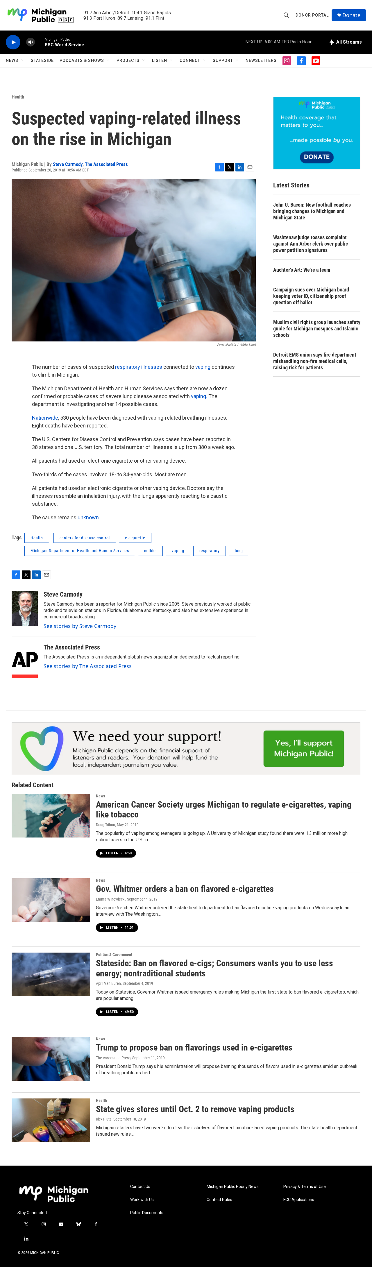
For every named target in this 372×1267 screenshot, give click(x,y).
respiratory (209, 550)
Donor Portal (312, 15)
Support (223, 60)
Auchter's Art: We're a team (301, 270)
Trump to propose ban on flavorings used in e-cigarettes (194, 1047)
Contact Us (140, 1186)
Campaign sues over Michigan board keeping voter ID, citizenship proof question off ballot (311, 296)
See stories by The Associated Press (88, 666)
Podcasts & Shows (82, 60)
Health (18, 97)
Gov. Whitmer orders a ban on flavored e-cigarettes (185, 889)
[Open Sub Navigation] (22, 60)
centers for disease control (85, 538)
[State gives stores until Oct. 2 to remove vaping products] (51, 1120)
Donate (351, 15)
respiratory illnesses (138, 367)
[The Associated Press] (25, 661)
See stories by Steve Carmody (80, 625)
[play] (13, 42)
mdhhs (150, 550)
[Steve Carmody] (25, 608)
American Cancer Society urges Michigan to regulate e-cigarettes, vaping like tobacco (223, 809)
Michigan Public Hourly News (233, 1186)
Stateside (42, 60)
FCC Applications (298, 1200)
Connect (190, 60)
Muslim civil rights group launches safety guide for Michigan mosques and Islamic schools (316, 328)
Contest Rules (219, 1200)
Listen (159, 60)
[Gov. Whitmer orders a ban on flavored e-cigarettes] (51, 900)
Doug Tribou (105, 824)
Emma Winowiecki (110, 899)
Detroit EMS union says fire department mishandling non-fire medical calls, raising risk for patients (314, 361)
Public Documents (146, 1213)
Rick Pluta (104, 1119)
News (12, 60)
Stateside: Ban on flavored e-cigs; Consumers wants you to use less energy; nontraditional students (214, 968)
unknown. (89, 517)
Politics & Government (114, 954)
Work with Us (142, 1200)
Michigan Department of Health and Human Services (80, 550)
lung (239, 550)
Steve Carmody (68, 164)
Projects (128, 60)
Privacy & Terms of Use (304, 1186)
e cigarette (135, 538)
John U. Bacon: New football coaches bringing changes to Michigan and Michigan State (312, 211)
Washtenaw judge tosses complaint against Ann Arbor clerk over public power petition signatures (310, 243)
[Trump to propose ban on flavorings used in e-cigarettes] (51, 1058)
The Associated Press (106, 164)
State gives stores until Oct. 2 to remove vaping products (195, 1109)
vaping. (199, 396)
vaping (203, 367)
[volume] (30, 42)
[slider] (40, 42)
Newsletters (261, 60)
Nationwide (45, 418)
